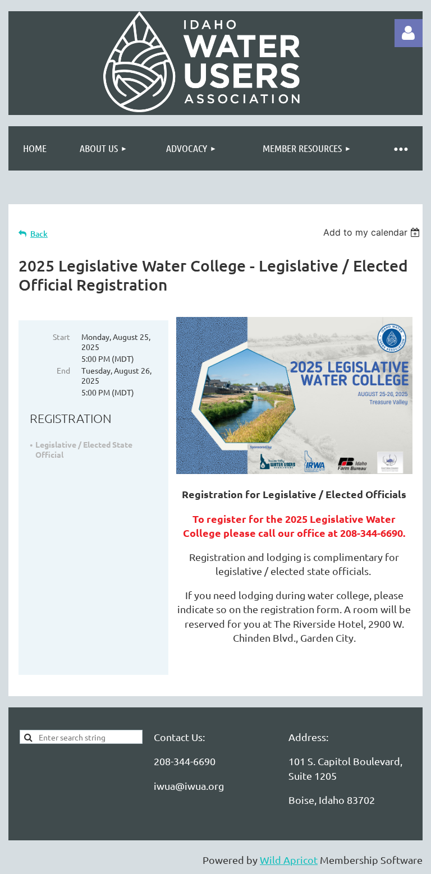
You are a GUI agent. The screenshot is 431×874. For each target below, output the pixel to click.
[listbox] (373, 232)
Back (39, 233)
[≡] (400, 148)
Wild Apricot (289, 860)
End (63, 370)
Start (61, 337)
